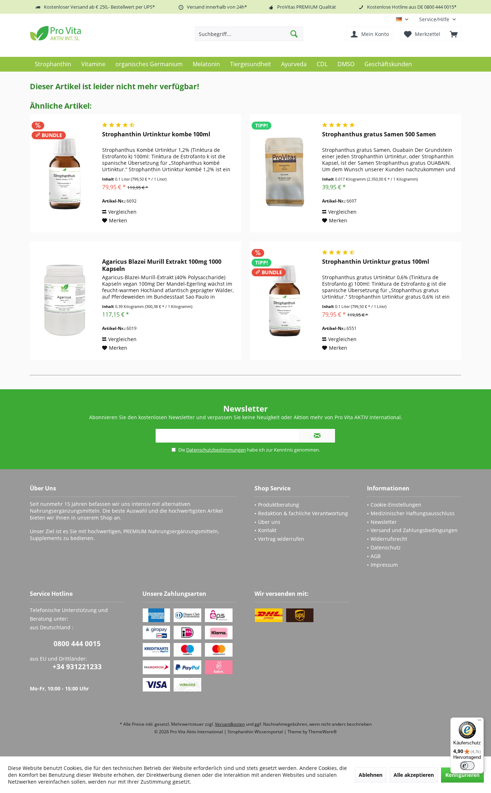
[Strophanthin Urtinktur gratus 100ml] (284, 300)
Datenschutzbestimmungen (216, 450)
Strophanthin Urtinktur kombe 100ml (156, 134)
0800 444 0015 (77, 643)
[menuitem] (437, 19)
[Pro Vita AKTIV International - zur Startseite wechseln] (82, 33)
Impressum (384, 564)
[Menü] (479, 721)
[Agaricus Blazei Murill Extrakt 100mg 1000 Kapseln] (64, 300)
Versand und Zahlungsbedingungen (414, 530)
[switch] (467, 765)
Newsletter (384, 521)
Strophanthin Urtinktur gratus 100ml (375, 262)
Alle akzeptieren (414, 774)
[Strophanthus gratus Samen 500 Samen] (284, 173)
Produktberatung (278, 504)
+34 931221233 (77, 666)
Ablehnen (370, 774)
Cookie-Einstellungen (396, 504)
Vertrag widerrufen (281, 538)
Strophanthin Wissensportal (256, 732)
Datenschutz (386, 547)
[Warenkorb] (453, 34)
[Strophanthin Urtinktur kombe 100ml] (64, 173)
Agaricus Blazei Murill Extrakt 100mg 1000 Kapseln (161, 265)
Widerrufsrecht (389, 538)
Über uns (269, 521)
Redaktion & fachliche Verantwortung (303, 513)
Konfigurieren (462, 774)
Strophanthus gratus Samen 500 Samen (379, 134)
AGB (376, 556)
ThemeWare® (322, 732)
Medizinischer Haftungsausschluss (413, 513)
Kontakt (267, 530)
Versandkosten (230, 724)
